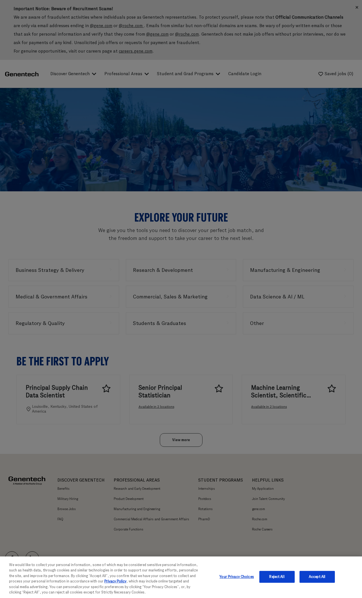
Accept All (317, 577)
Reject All (276, 577)
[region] (181, 577)
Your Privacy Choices (236, 577)
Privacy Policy (115, 581)
